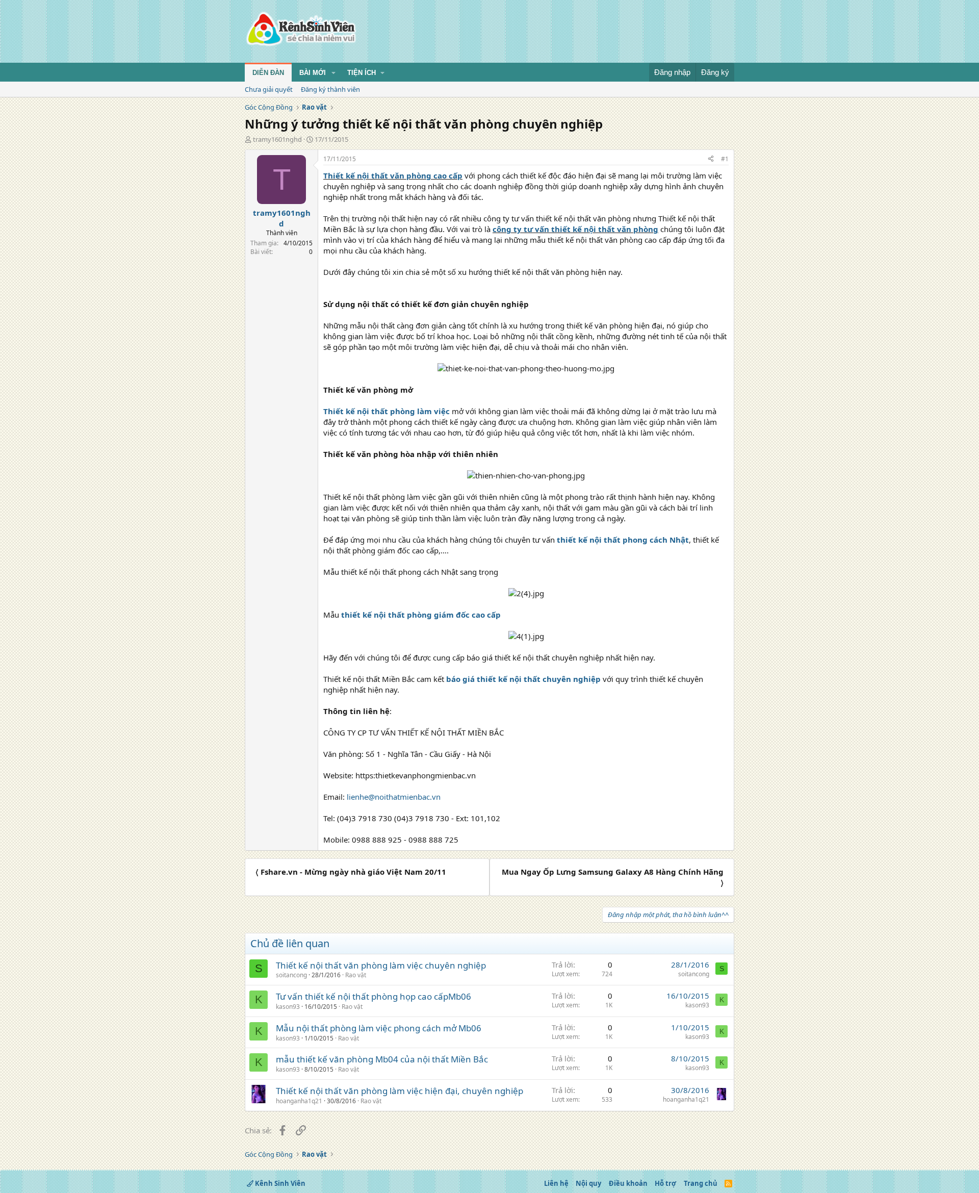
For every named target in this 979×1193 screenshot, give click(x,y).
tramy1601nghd (277, 139)
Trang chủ (700, 1183)
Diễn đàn (268, 73)
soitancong (291, 975)
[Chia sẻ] (710, 159)
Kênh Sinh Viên (279, 1183)
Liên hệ (556, 1183)
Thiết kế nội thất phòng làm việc (386, 411)
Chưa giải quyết (269, 89)
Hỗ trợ (665, 1183)
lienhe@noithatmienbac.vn (394, 797)
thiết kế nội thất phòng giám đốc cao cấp (421, 615)
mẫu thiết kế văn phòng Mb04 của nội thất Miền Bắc (382, 1059)
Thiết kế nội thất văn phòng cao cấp (392, 175)
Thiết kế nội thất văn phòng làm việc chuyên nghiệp (381, 965)
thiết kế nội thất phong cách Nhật (623, 540)
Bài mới (312, 73)
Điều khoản (628, 1183)
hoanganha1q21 (299, 1101)
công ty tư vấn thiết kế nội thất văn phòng (575, 229)
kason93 (288, 1006)
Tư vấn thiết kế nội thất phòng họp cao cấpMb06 (373, 996)
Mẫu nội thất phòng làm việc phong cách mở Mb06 (378, 1028)
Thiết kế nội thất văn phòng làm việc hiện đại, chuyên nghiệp (399, 1091)
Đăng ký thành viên (330, 89)
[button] (333, 73)
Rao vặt (355, 975)
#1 (725, 159)
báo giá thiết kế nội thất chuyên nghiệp (523, 679)
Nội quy (588, 1183)
